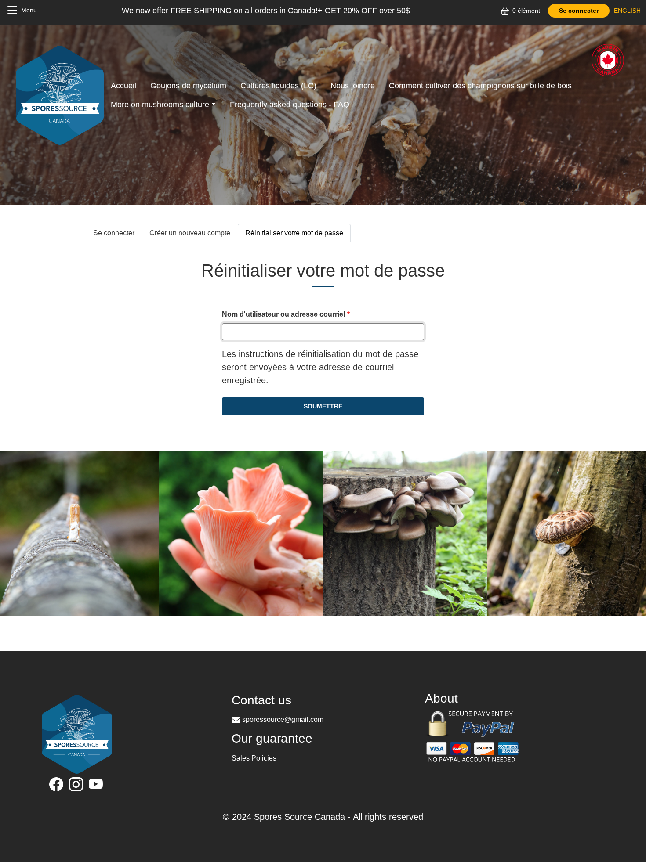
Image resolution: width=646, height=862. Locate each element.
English (627, 10)
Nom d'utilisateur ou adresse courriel (283, 314)
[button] (241, 533)
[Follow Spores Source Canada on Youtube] (97, 785)
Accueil (123, 85)
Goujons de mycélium (188, 85)
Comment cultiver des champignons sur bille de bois (480, 85)
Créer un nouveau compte (189, 233)
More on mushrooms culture (160, 104)
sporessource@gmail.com (282, 719)
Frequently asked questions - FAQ (289, 104)
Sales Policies (254, 758)
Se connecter (579, 10)
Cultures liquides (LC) (278, 85)
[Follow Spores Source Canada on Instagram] (77, 785)
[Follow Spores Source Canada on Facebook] (57, 785)
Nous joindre (352, 85)
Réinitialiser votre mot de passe (294, 233)
